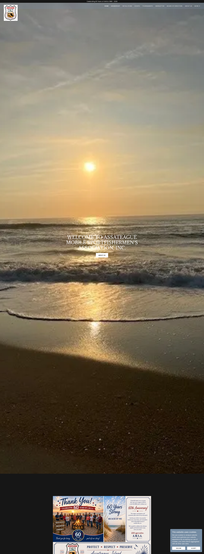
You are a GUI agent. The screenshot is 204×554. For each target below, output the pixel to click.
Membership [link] (115, 6)
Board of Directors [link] (174, 6)
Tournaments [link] (147, 6)
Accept (193, 548)
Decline (178, 548)
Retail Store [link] (127, 6)
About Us (102, 255)
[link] (11, 5)
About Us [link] (188, 6)
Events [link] (137, 6)
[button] (197, 6)
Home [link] (107, 6)
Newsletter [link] (159, 6)
